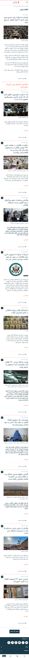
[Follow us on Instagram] (15, 642)
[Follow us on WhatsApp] (12, 642)
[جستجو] (24, 656)
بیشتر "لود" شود (14, 631)
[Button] (22, 79)
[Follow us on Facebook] (26, 642)
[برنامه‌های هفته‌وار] (10, 656)
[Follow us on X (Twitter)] (23, 642)
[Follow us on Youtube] (19, 642)
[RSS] (8, 642)
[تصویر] (17, 656)
